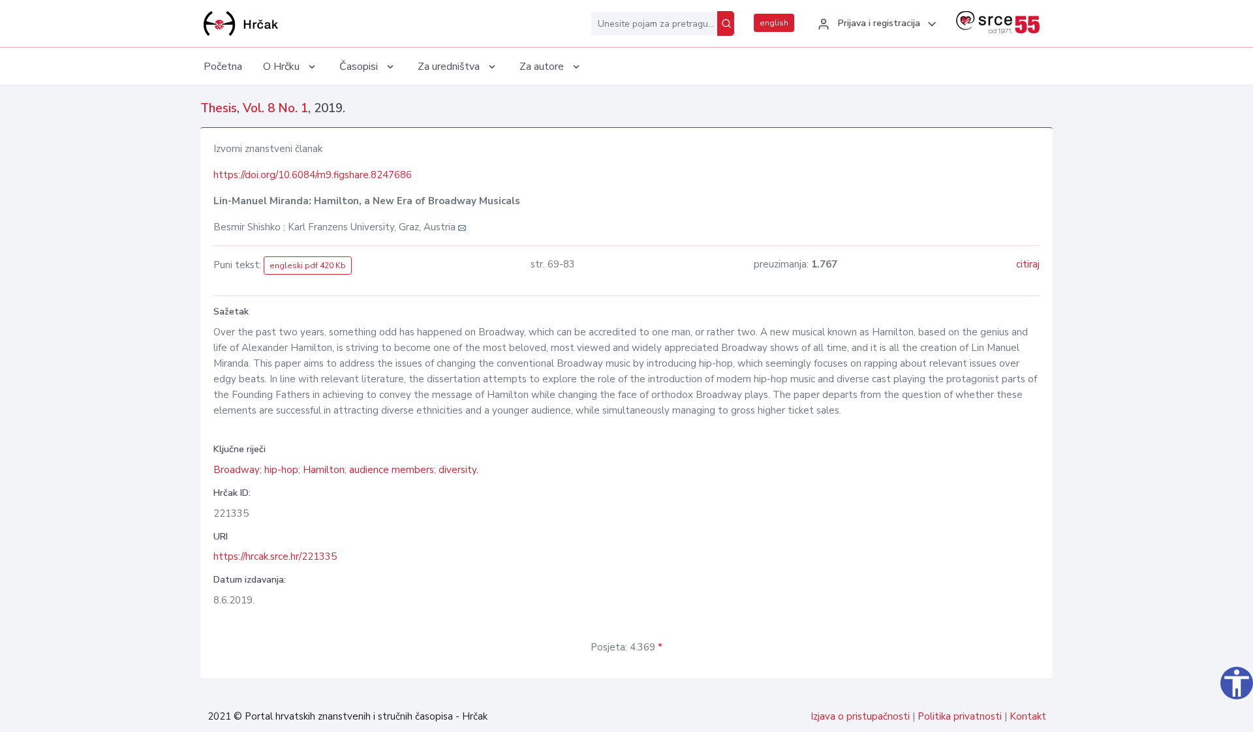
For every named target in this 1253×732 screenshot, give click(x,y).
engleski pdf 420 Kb (308, 265)
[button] (875, 24)
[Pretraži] (725, 23)
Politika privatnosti (960, 716)
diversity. (458, 469)
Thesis (218, 108)
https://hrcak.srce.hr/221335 (275, 556)
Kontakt (1028, 716)
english (774, 23)
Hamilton (324, 469)
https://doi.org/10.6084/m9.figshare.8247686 (312, 174)
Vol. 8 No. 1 (275, 108)
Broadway (236, 469)
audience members (391, 469)
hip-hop (281, 469)
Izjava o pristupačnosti (860, 716)
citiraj (1028, 264)
